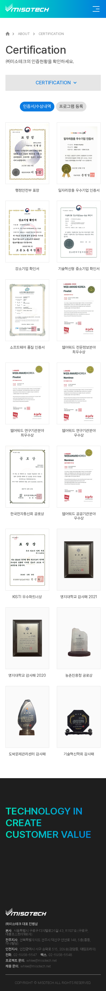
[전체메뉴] (96, 9)
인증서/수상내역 (37, 106)
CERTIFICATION (53, 82)
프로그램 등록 (71, 106)
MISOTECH (30, 8)
